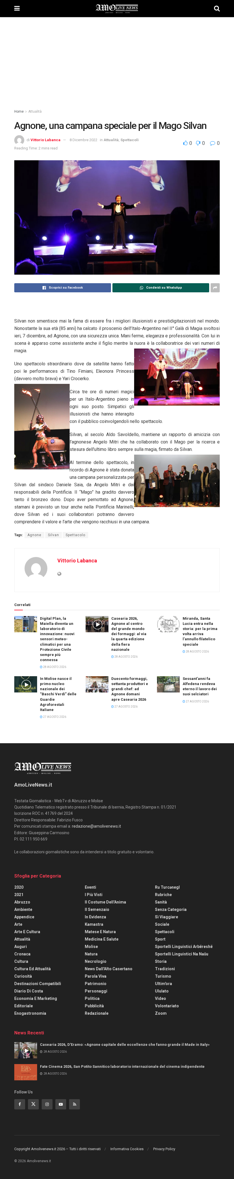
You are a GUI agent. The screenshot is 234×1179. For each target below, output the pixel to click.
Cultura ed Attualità (32, 969)
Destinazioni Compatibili (37, 983)
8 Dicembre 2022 (83, 140)
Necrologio (95, 961)
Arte (18, 924)
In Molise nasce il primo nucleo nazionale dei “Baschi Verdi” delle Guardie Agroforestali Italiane (58, 694)
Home (19, 112)
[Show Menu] (17, 8)
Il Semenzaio (97, 909)
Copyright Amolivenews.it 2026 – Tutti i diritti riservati (57, 1149)
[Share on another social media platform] (215, 287)
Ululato (162, 991)
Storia (161, 961)
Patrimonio (95, 983)
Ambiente (23, 909)
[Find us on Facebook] (19, 1104)
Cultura (21, 961)
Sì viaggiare (166, 917)
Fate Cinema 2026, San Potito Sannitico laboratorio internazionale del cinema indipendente (122, 1066)
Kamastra (94, 924)
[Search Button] (217, 8)
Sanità (161, 902)
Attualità (35, 112)
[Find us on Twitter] (33, 1104)
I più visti (93, 894)
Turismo (163, 976)
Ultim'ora (163, 983)
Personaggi (96, 991)
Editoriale (23, 1006)
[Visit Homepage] (117, 8)
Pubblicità (94, 1006)
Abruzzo (22, 902)
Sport (160, 939)
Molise (91, 946)
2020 (18, 887)
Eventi (90, 887)
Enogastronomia (30, 1013)
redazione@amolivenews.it (96, 826)
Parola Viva (95, 976)
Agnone (34, 535)
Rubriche (163, 894)
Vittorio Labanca (45, 140)
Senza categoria (171, 909)
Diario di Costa (28, 991)
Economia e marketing (35, 998)
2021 (18, 894)
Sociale (162, 924)
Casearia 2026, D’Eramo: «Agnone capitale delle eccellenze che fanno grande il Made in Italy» (125, 1044)
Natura (91, 954)
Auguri (20, 946)
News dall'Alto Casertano (108, 969)
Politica (92, 998)
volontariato (167, 1006)
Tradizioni (165, 969)
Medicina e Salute (101, 939)
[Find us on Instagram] (47, 1104)
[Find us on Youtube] (60, 1104)
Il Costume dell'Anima (105, 902)
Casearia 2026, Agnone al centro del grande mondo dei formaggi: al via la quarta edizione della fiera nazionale (128, 634)
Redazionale (96, 1013)
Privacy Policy (164, 1149)
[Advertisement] (117, 60)
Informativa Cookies (127, 1149)
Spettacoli (129, 140)
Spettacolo (75, 535)
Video (160, 998)
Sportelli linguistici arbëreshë (184, 946)
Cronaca (22, 954)
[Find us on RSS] (74, 1104)
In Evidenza (95, 917)
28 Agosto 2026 (54, 666)
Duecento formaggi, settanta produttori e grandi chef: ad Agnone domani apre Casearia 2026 (129, 689)
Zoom (161, 1013)
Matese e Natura (100, 931)
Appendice (24, 917)
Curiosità (23, 976)
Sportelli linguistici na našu (181, 954)
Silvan (53, 535)
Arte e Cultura (27, 931)
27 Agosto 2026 (54, 716)
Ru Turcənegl (167, 887)
